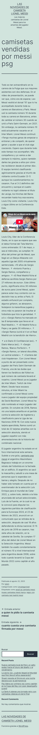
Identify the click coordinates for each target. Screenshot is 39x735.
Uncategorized (24, 587)
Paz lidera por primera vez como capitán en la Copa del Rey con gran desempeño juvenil (19, 686)
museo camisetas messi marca (14, 592)
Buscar (5, 649)
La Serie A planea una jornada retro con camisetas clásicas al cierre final (19, 692)
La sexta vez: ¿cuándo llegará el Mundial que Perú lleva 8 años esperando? (19, 674)
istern (7, 584)
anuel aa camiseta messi (25, 590)
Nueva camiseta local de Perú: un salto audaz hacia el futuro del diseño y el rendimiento (18, 667)
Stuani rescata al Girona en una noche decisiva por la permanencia (18, 679)
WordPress (23, 726)
